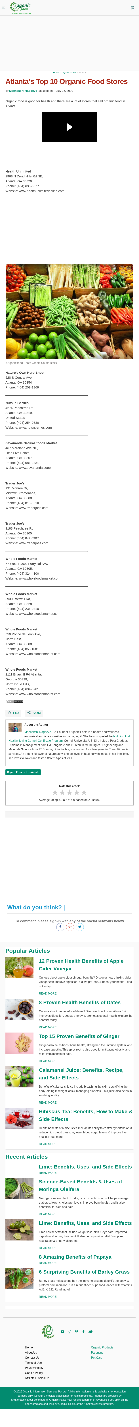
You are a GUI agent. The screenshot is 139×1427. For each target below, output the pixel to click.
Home (29, 1347)
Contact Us (32, 1357)
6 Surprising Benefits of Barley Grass (84, 1272)
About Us (31, 1352)
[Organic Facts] (20, 8)
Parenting (97, 1352)
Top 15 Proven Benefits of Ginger (79, 1036)
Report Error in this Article (23, 772)
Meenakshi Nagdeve (23, 90)
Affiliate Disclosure (37, 1378)
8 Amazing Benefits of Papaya (75, 1257)
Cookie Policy (34, 1372)
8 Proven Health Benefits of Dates (80, 1002)
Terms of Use (33, 1362)
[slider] (69, 792)
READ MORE (48, 993)
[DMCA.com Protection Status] (14, 702)
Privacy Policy (34, 1367)
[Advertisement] (69, 858)
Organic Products (102, 1347)
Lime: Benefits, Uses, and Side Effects (85, 1167)
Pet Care (96, 1357)
